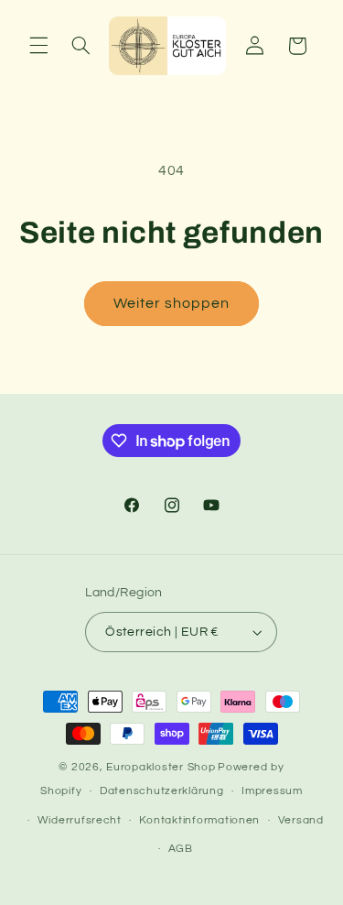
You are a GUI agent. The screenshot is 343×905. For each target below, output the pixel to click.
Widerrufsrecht (80, 820)
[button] (38, 46)
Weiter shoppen (171, 303)
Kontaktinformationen (199, 820)
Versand (301, 820)
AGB (180, 849)
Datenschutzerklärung (162, 791)
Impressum (272, 791)
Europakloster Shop (160, 767)
